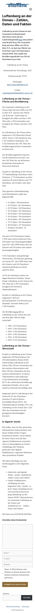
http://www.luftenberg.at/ (17, 84)
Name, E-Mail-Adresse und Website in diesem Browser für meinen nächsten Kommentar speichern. (17, 573)
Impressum (25, 606)
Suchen (6, 593)
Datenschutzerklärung (13, 606)
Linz (20, 40)
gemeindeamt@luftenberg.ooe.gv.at (17, 93)
